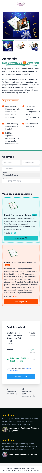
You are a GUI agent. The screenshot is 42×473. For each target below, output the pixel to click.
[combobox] (5, 181)
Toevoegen (19, 238)
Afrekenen (20, 376)
